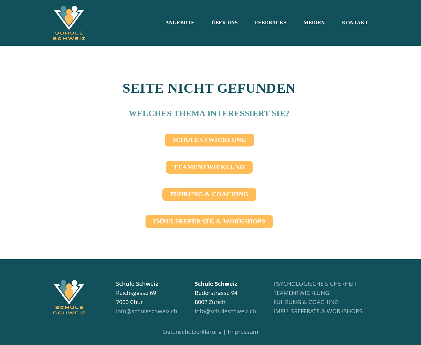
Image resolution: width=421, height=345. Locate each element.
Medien (314, 22)
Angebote (179, 22)
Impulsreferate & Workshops (318, 311)
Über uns (225, 22)
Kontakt (355, 22)
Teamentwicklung (301, 293)
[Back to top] (406, 333)
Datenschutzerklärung (192, 332)
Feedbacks (270, 22)
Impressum (243, 332)
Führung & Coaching (209, 194)
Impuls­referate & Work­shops (209, 221)
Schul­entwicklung (209, 139)
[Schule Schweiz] (69, 298)
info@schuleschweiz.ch (146, 311)
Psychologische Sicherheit (315, 284)
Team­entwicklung (209, 166)
